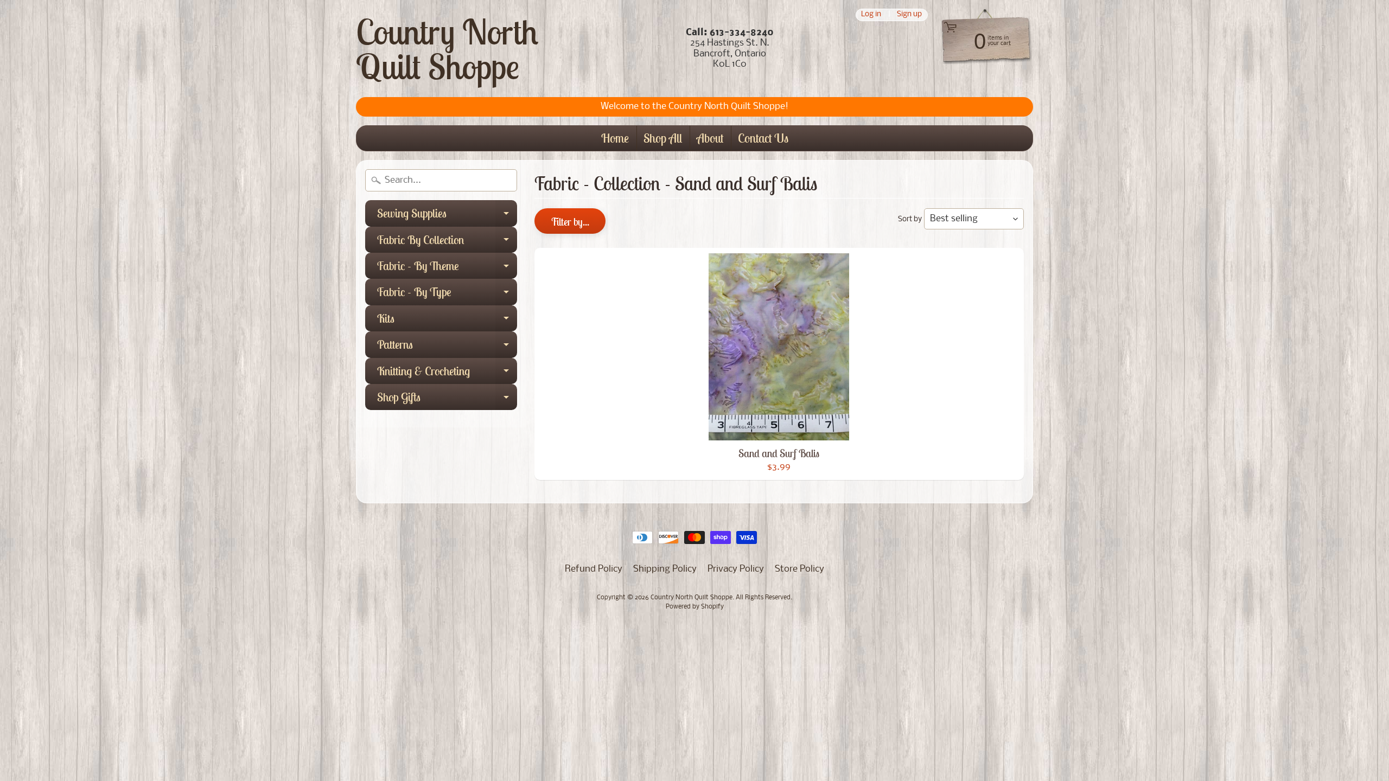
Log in (871, 14)
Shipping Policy (665, 569)
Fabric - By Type (447, 294)
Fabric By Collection (447, 242)
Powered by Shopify (695, 607)
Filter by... (570, 221)
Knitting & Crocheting (447, 373)
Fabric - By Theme (447, 268)
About (710, 138)
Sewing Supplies (447, 216)
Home (615, 138)
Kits (447, 321)
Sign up (909, 14)
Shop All (662, 138)
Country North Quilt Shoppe (447, 49)
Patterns (447, 347)
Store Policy (799, 569)
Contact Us (763, 138)
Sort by (910, 219)
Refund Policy (593, 569)
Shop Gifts (447, 399)
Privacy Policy (736, 569)
